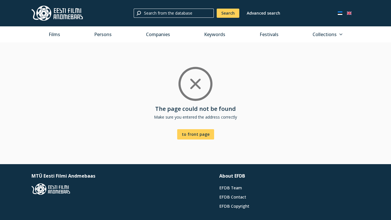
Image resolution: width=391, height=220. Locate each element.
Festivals (269, 34)
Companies (158, 34)
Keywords (214, 34)
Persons (103, 34)
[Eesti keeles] (340, 13)
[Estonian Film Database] (57, 13)
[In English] (349, 13)
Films (54, 34)
